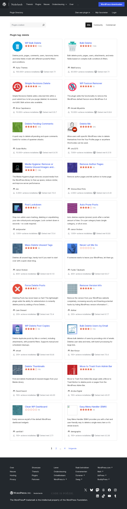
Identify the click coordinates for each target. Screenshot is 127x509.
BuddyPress (104, 479)
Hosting (13, 475)
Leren (56, 468)
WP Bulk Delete (33, 43)
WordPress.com (105, 468)
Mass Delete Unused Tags (39, 245)
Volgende (72, 448)
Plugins (35, 475)
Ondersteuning (60, 471)
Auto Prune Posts (89, 204)
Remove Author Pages (91, 164)
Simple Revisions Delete (37, 83)
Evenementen (81, 471)
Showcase (36, 468)
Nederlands (38, 493)
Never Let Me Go (89, 245)
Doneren (80, 475)
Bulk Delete (86, 43)
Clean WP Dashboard (36, 406)
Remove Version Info (91, 285)
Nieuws (13, 471)
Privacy (13, 479)
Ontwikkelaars (59, 475)
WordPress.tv (60, 479)
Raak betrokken (82, 468)
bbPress (102, 475)
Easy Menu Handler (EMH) (93, 406)
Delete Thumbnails (35, 366)
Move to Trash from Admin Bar (96, 366)
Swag (79, 479)
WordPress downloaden (111, 4)
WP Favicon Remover (91, 83)
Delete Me (85, 123)
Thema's (35, 471)
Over (12, 468)
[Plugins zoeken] (43, 24)
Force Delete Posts (35, 285)
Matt (100, 471)
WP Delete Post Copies (37, 325)
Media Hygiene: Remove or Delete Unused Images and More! (39, 166)
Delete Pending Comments (39, 123)
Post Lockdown (33, 204)
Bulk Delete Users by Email (94, 325)
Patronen (35, 479)
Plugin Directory (16, 12)
